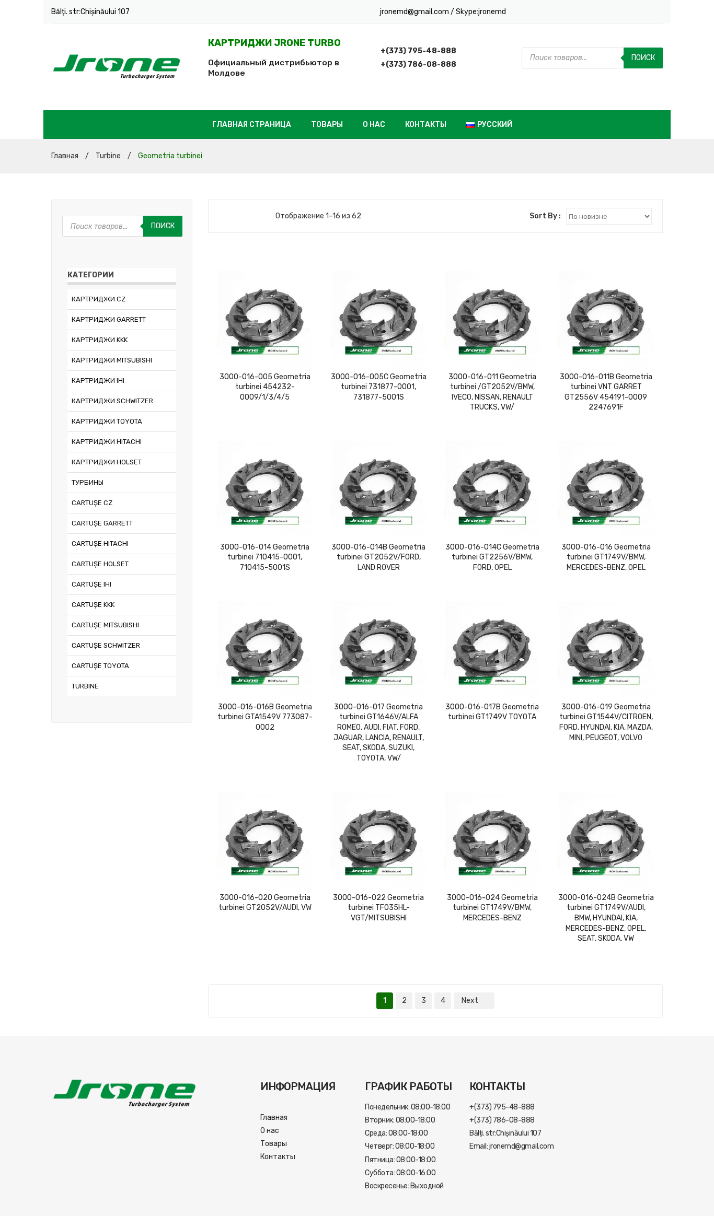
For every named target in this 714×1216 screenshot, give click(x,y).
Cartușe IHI (91, 584)
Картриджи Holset (107, 462)
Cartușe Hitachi (100, 543)
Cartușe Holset (100, 564)
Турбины (87, 482)
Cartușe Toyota (100, 666)
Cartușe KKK (93, 605)
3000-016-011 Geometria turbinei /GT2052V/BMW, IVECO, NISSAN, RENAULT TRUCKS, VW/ (492, 392)
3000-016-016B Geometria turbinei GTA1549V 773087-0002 (265, 717)
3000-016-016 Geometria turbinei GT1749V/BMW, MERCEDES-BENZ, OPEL (606, 557)
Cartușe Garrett (102, 523)
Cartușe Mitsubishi (105, 625)
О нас (374, 124)
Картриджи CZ (98, 299)
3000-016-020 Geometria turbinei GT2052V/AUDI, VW (265, 903)
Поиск (643, 57)
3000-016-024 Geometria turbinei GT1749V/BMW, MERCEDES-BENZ (492, 907)
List (239, 216)
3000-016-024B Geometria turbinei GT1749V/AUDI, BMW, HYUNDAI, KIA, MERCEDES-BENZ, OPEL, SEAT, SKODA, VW (606, 918)
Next (470, 1000)
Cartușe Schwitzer (106, 645)
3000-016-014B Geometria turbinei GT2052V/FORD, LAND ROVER (378, 557)
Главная (64, 155)
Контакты (425, 124)
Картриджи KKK (100, 340)
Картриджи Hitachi (107, 442)
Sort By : (545, 216)
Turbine (108, 155)
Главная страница (251, 124)
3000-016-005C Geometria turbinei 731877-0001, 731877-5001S (379, 387)
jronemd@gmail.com (415, 11)
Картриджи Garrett (109, 319)
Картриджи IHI (98, 380)
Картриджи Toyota (107, 421)
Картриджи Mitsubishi (112, 360)
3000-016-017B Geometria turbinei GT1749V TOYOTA (492, 712)
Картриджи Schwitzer (112, 401)
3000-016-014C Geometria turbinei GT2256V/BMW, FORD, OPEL (492, 557)
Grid (224, 216)
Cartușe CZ (92, 503)
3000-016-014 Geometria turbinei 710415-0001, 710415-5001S (264, 557)
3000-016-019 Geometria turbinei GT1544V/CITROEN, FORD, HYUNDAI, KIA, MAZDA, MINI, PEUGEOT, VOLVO (606, 722)
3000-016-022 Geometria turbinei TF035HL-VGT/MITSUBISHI (378, 907)
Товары (327, 124)
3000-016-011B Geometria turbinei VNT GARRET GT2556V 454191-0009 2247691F (606, 392)
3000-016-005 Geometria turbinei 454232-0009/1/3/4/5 (265, 387)
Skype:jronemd (481, 11)
